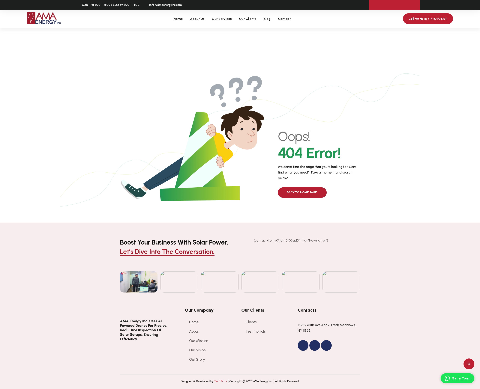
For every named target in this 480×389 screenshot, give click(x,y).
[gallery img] (139, 281)
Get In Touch (462, 378)
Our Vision (197, 350)
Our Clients (247, 19)
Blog (267, 19)
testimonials (256, 331)
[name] (145, 310)
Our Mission (198, 341)
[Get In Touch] (447, 378)
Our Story (197, 359)
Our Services (222, 19)
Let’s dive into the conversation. (167, 252)
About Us (197, 19)
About (194, 331)
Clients (251, 322)
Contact (284, 19)
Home (178, 19)
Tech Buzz (220, 381)
